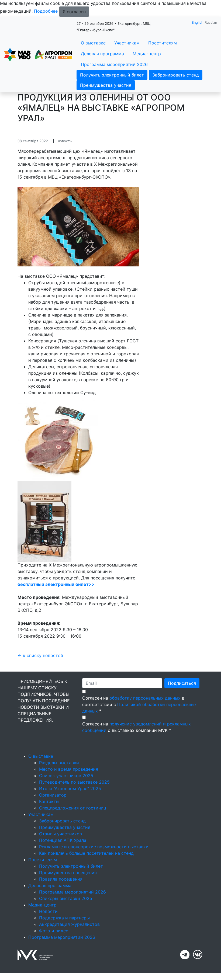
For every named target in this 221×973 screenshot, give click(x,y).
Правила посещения (60, 879)
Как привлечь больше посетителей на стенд (86, 853)
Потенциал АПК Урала (62, 840)
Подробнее (46, 11)
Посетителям (162, 43)
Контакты (49, 801)
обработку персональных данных (145, 698)
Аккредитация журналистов (69, 924)
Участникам (127, 43)
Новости (48, 911)
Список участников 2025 (66, 775)
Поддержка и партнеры (64, 917)
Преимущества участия (105, 85)
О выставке (93, 43)
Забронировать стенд (175, 75)
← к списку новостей (40, 655)
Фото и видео (53, 930)
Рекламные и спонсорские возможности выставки (94, 846)
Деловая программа (102, 53)
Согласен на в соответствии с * (139, 704)
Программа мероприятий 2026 (114, 64)
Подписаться (182, 683)
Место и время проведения (68, 769)
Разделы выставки (59, 762)
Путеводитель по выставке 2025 (74, 782)
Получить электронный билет (112, 75)
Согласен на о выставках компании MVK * (136, 727)
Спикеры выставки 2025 (65, 898)
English (197, 22)
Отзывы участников (60, 833)
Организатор (53, 795)
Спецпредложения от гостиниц (72, 808)
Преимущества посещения (68, 872)
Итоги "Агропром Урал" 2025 (70, 788)
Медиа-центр (147, 53)
